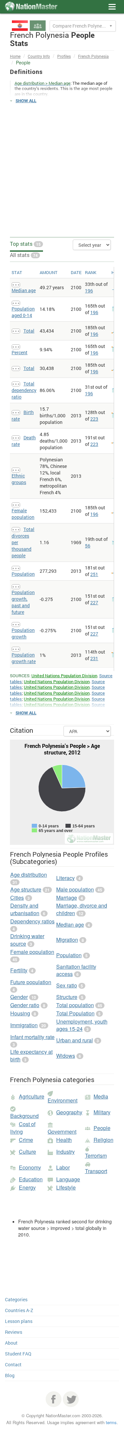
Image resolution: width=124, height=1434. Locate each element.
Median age (24, 290)
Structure (66, 997)
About (11, 1343)
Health (64, 1140)
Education (31, 1179)
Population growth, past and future (23, 602)
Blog (10, 1375)
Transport (96, 1171)
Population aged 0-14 (23, 312)
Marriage (66, 897)
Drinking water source (27, 939)
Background (24, 1116)
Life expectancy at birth (31, 1055)
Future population (30, 982)
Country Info (39, 56)
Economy (30, 1167)
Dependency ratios (32, 921)
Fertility (18, 970)
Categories (16, 1299)
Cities (17, 897)
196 (89, 291)
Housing (20, 1013)
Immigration (24, 1025)
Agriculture (31, 1096)
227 (94, 602)
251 (94, 574)
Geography (69, 1112)
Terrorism (96, 1155)
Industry (65, 1151)
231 (94, 658)
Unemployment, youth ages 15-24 (81, 1025)
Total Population (75, 1013)
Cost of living (22, 1127)
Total (28, 331)
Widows (65, 1055)
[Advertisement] (62, 170)
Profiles (64, 56)
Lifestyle (66, 1187)
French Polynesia (93, 56)
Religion (103, 1140)
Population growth (23, 633)
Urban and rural (74, 1040)
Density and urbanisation (24, 909)
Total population (75, 1005)
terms (111, 1422)
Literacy (65, 878)
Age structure (25, 889)
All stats (24, 254)
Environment (62, 1100)
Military (102, 1112)
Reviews (13, 1332)
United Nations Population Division (64, 676)
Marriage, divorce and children (81, 909)
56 (87, 546)
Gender (19, 997)
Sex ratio (66, 985)
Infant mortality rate (32, 1037)
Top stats (25, 243)
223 (94, 419)
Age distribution (28, 874)
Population (23, 574)
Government (62, 1131)
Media (101, 1096)
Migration (67, 939)
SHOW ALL (26, 101)
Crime (26, 1140)
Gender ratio (24, 1005)
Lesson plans (18, 1321)
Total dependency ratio (24, 390)
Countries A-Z (19, 1310)
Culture (27, 1151)
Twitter (71, 1399)
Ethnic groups (19, 479)
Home (15, 56)
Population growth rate (24, 658)
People (102, 1128)
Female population (23, 513)
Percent (19, 352)
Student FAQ (18, 1354)
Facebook (54, 1399)
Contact (13, 1364)
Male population (75, 889)
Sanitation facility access (76, 970)
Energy (27, 1187)
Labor (63, 1167)
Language (68, 1179)
